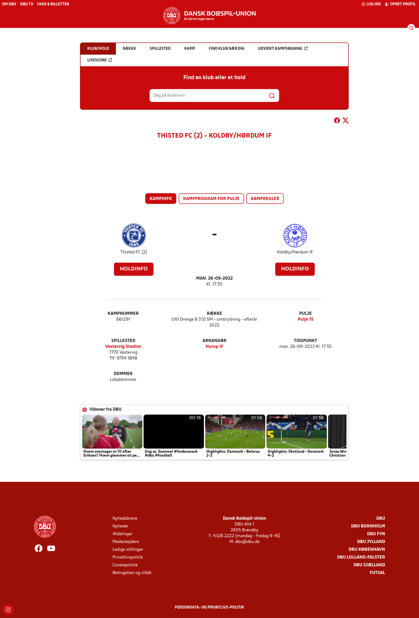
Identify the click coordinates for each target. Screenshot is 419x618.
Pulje (305, 314)
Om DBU (9, 4)
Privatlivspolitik (128, 557)
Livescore (97, 60)
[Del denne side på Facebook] (337, 121)
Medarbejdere (126, 542)
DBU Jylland (371, 542)
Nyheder (121, 526)
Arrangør (214, 341)
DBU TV (26, 4)
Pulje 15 (306, 319)
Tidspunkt (305, 341)
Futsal (377, 573)
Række (214, 314)
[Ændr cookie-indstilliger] (8, 610)
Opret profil (403, 4)
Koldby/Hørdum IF (295, 252)
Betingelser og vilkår (132, 573)
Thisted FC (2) (133, 252)
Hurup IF (214, 347)
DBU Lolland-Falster (361, 557)
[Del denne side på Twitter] (345, 121)
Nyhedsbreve (125, 519)
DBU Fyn (376, 534)
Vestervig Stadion (123, 347)
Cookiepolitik (125, 565)
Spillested (123, 341)
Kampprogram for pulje (211, 199)
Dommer (123, 374)
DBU (380, 519)
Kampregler (265, 199)
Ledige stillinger (128, 550)
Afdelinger (123, 534)
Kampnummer (123, 314)
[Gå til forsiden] (209, 15)
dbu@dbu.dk (247, 542)
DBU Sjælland (369, 565)
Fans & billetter (53, 4)
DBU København (367, 550)
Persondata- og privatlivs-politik (209, 607)
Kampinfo (161, 199)
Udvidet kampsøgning (280, 48)
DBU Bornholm (368, 526)
